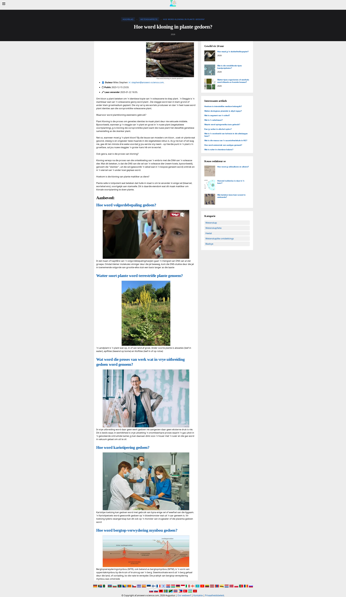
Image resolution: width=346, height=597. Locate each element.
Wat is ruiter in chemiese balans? (218, 149)
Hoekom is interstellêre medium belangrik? (223, 106)
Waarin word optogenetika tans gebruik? (222, 124)
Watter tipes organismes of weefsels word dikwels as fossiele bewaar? (233, 81)
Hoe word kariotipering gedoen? (122, 447)
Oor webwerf (184, 595)
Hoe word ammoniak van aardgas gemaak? (223, 145)
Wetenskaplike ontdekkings (219, 238)
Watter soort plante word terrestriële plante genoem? (139, 275)
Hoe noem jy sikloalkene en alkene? (233, 167)
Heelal (208, 233)
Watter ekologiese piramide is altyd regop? (223, 111)
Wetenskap (211, 222)
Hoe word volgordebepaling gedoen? (126, 205)
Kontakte (198, 595)
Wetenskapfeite (213, 228)
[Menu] (3, 3)
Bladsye (209, 243)
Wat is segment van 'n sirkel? (217, 115)
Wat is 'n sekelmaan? (213, 120)
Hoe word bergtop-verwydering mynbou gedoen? (136, 530)
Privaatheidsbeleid (214, 595)
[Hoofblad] (173, 2)
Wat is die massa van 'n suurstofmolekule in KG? (225, 140)
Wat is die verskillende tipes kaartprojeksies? (229, 67)
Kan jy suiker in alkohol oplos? (218, 129)
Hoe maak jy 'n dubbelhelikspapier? (233, 51)
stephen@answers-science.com (148, 82)
